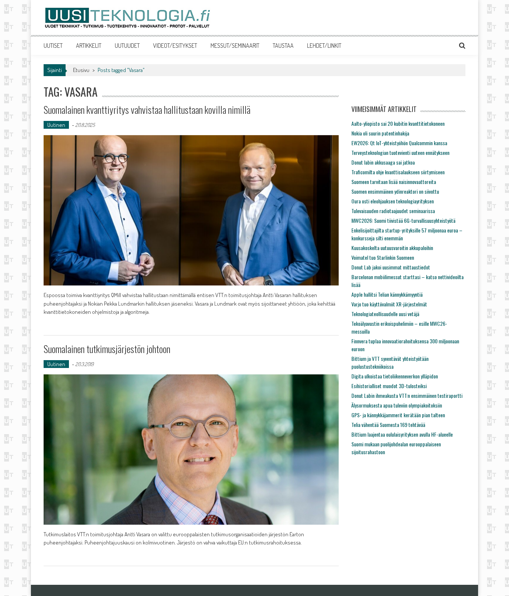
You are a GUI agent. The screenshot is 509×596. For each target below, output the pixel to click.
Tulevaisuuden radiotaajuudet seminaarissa (393, 211)
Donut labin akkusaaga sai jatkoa (383, 162)
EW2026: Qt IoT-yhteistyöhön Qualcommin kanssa (399, 143)
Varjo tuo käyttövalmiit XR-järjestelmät (389, 304)
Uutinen (56, 124)
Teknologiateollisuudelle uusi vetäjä (385, 314)
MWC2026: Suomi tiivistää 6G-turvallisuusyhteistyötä (403, 220)
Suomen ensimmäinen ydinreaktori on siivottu (395, 191)
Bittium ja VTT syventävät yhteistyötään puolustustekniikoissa (390, 362)
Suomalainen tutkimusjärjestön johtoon (107, 348)
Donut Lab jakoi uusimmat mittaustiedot (390, 267)
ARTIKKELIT (88, 45)
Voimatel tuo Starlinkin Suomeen (382, 257)
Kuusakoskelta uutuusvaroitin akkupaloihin (392, 248)
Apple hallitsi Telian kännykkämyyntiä (387, 294)
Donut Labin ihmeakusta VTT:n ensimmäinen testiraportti (406, 395)
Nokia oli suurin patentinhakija (380, 133)
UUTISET (53, 45)
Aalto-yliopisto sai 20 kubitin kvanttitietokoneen (398, 123)
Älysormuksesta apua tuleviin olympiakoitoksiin (396, 405)
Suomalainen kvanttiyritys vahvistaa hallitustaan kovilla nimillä (147, 109)
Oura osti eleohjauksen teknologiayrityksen (392, 201)
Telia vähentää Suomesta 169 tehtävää (388, 424)
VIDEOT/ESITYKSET (175, 45)
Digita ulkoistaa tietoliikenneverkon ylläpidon (394, 376)
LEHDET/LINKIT (324, 45)
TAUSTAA (283, 45)
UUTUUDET (127, 45)
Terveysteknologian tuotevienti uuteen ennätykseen (400, 152)
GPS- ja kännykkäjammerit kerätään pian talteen (398, 415)
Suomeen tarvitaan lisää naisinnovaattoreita (393, 181)
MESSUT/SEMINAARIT (235, 45)
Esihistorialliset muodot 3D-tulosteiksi (389, 386)
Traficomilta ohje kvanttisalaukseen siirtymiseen (398, 172)
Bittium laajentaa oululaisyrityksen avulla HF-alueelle (402, 434)
